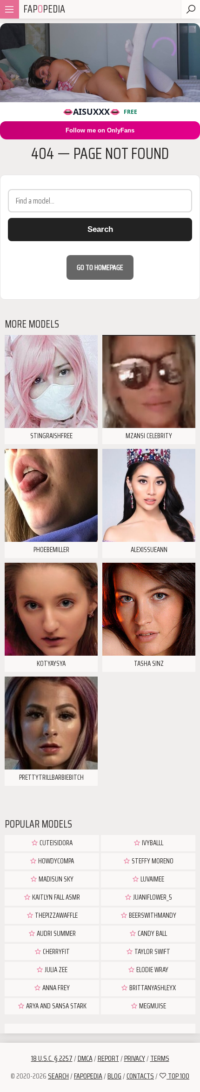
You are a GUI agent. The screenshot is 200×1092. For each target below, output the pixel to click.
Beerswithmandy (151, 915)
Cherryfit (55, 951)
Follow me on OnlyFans (100, 130)
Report (108, 1058)
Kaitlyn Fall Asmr (55, 897)
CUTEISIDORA (55, 843)
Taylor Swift (151, 951)
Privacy (134, 1058)
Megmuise (152, 1006)
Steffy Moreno (151, 861)
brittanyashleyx (152, 987)
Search (100, 229)
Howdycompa (55, 861)
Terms (159, 1058)
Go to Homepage (100, 267)
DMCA (85, 1058)
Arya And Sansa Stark (56, 1006)
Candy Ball (151, 933)
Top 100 (178, 1076)
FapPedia (44, 9)
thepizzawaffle (55, 915)
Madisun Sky (55, 879)
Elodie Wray (151, 969)
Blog (114, 1076)
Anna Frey (55, 987)
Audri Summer (55, 933)
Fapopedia (88, 1076)
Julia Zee (55, 969)
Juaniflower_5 (152, 897)
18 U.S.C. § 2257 (52, 1058)
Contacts (140, 1076)
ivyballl (151, 843)
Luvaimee (151, 879)
